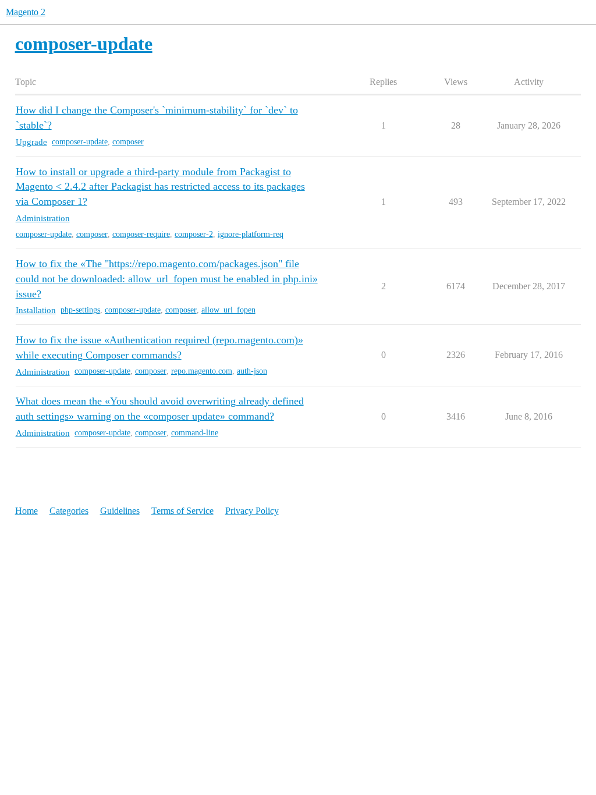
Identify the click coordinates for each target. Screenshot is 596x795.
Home (26, 511)
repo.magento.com (201, 371)
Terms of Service (182, 511)
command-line (194, 432)
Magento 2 (25, 12)
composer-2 (194, 234)
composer (128, 141)
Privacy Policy (252, 511)
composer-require (141, 234)
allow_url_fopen (228, 310)
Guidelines (120, 511)
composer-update (80, 141)
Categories (68, 511)
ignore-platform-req (250, 234)
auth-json (252, 371)
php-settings (80, 310)
